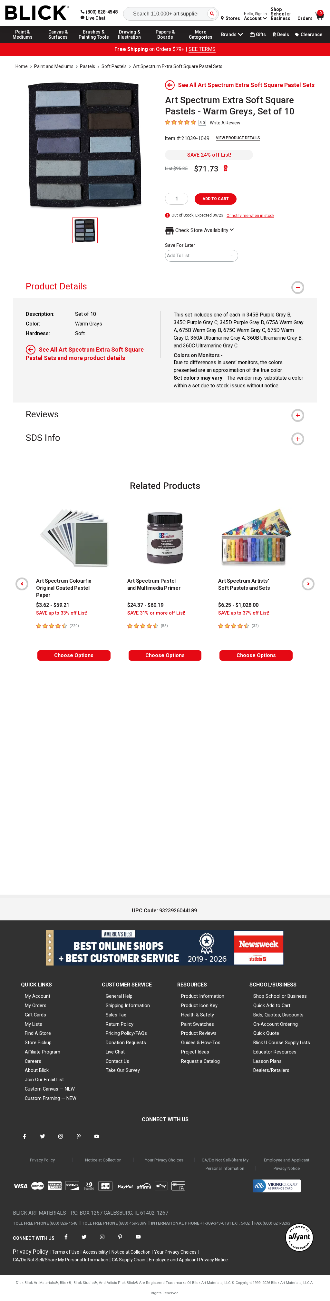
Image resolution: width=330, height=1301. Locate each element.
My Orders (35, 1005)
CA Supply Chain (128, 1259)
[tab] (165, 286)
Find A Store (38, 1033)
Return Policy (119, 1024)
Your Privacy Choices (164, 1160)
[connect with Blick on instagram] (60, 1140)
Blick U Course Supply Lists (281, 1042)
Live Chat (115, 1052)
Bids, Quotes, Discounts (278, 1015)
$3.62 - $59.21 (52, 605)
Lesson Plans (267, 1061)
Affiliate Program (42, 1052)
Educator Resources (274, 1052)
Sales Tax (116, 1015)
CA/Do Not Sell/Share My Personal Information (225, 1164)
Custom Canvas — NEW (50, 1089)
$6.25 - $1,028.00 (238, 605)
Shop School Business (281, 14)
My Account (37, 996)
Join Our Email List (44, 1080)
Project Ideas (195, 1052)
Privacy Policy (42, 1160)
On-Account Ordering (275, 1024)
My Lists (33, 1024)
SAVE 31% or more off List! (156, 613)
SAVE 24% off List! (209, 155)
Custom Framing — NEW (50, 1098)
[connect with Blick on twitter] (42, 1140)
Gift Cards (35, 1015)
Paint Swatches (197, 1024)
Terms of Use (65, 1252)
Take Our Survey (123, 1070)
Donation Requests (126, 1042)
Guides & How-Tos (200, 1042)
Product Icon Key (199, 1005)
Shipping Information (128, 1005)
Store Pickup (38, 1042)
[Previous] (21, 584)
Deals (283, 34)
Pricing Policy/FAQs (126, 1033)
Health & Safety (197, 1015)
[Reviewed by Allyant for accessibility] (299, 1238)
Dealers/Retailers (271, 1070)
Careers (33, 1061)
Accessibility (95, 1252)
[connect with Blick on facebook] (24, 1140)
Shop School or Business (280, 996)
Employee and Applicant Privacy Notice (286, 1164)
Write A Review (225, 122)
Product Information (202, 996)
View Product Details (238, 138)
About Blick (37, 1070)
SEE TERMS (202, 49)
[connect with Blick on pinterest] (78, 1140)
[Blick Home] (37, 13)
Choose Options (73, 655)
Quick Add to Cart (271, 1005)
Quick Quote (266, 1033)
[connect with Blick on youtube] (96, 1140)
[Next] (308, 584)
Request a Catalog (200, 1061)
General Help (119, 996)
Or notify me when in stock (250, 215)
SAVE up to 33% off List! (61, 613)
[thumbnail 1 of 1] (85, 230)
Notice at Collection (103, 1160)
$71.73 (206, 168)
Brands (229, 34)
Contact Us (117, 1061)
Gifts (261, 34)
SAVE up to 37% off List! (243, 613)
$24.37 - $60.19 (145, 605)
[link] (93, 18)
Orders (305, 18)
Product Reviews (199, 1033)
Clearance (311, 34)
